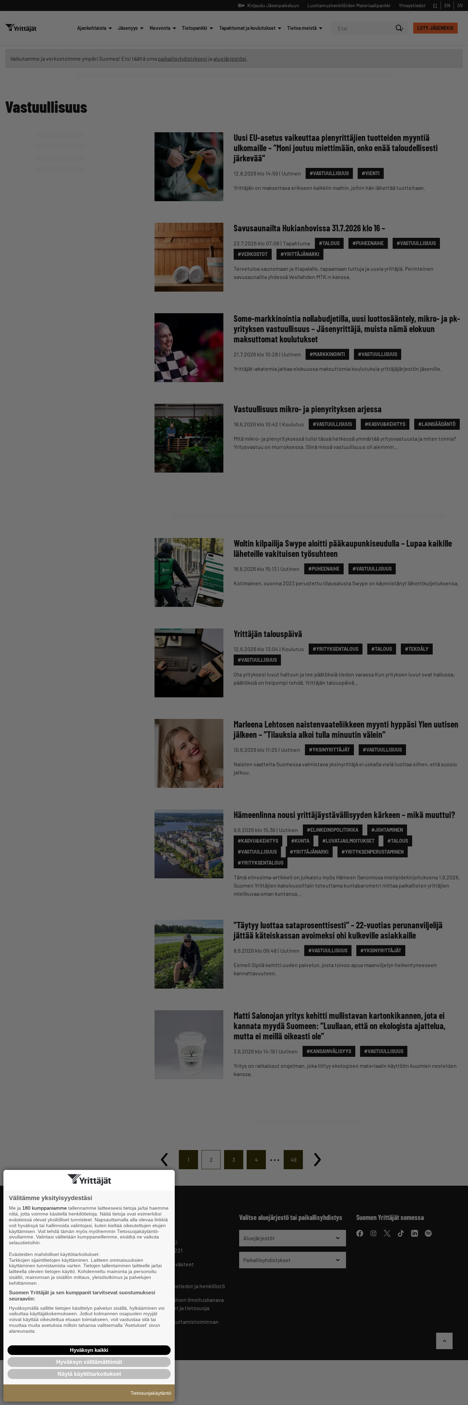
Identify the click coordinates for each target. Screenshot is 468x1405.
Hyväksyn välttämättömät (89, 1362)
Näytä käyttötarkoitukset (89, 1374)
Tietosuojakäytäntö (151, 1393)
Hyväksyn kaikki (89, 1350)
